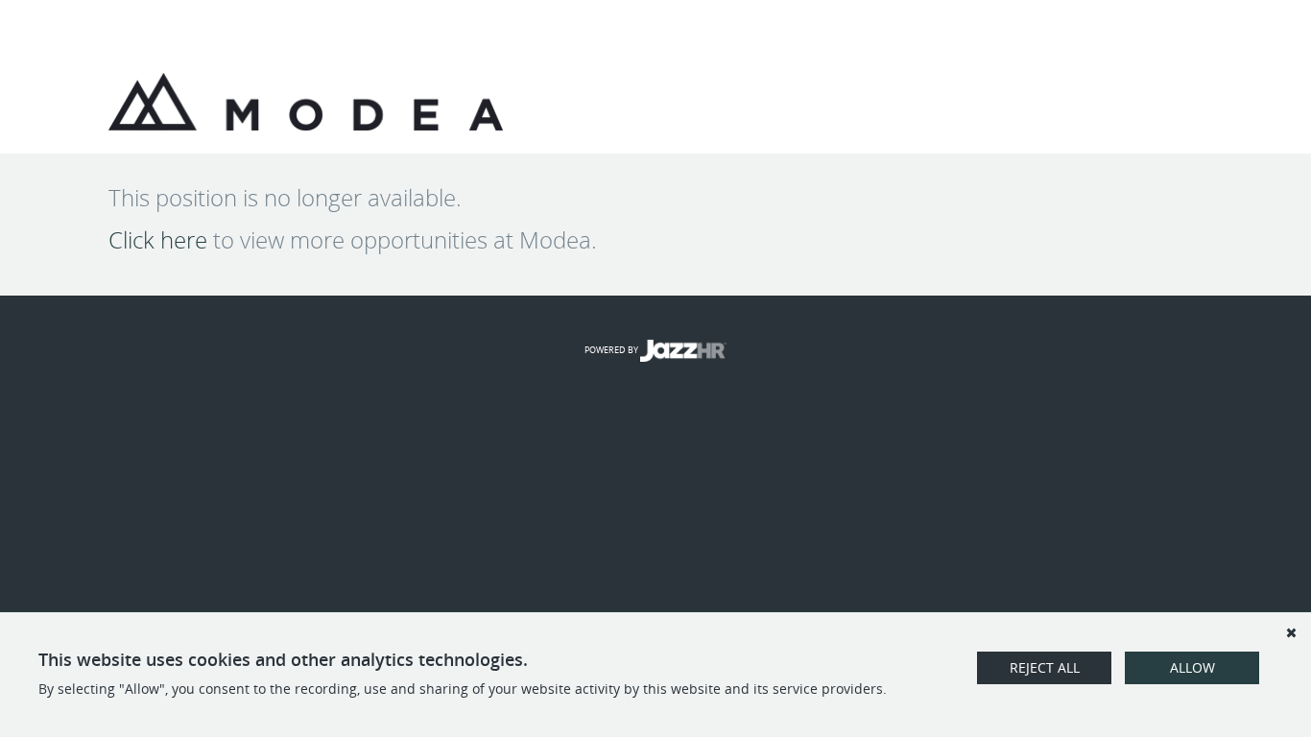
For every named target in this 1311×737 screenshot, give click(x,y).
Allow (1192, 667)
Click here (157, 240)
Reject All (1045, 667)
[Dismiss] (1290, 632)
